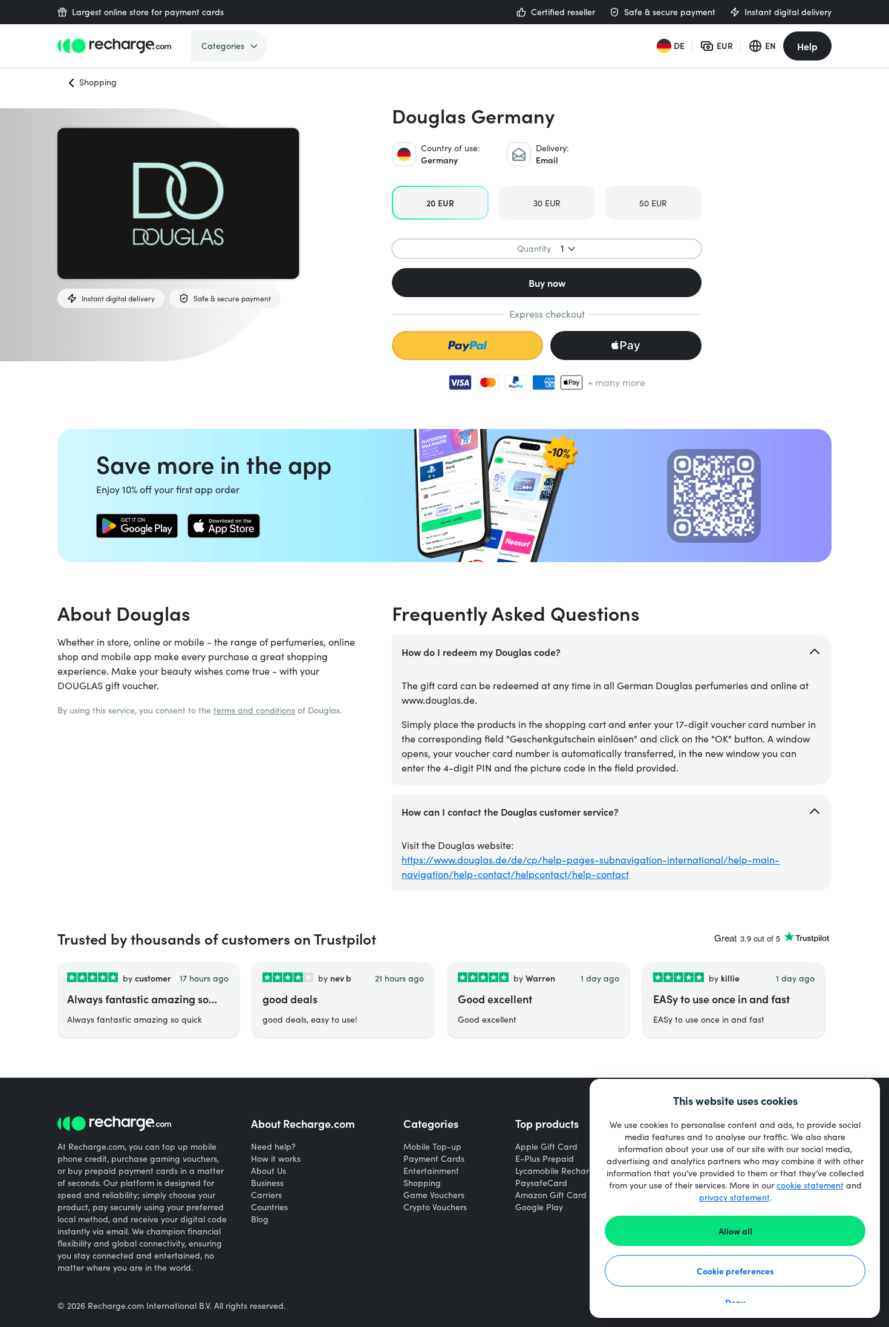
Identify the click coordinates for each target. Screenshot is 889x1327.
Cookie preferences (735, 1271)
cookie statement (810, 1185)
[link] (137, 526)
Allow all (735, 1231)
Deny (735, 1302)
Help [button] (807, 46)
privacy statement (734, 1197)
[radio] (440, 203)
